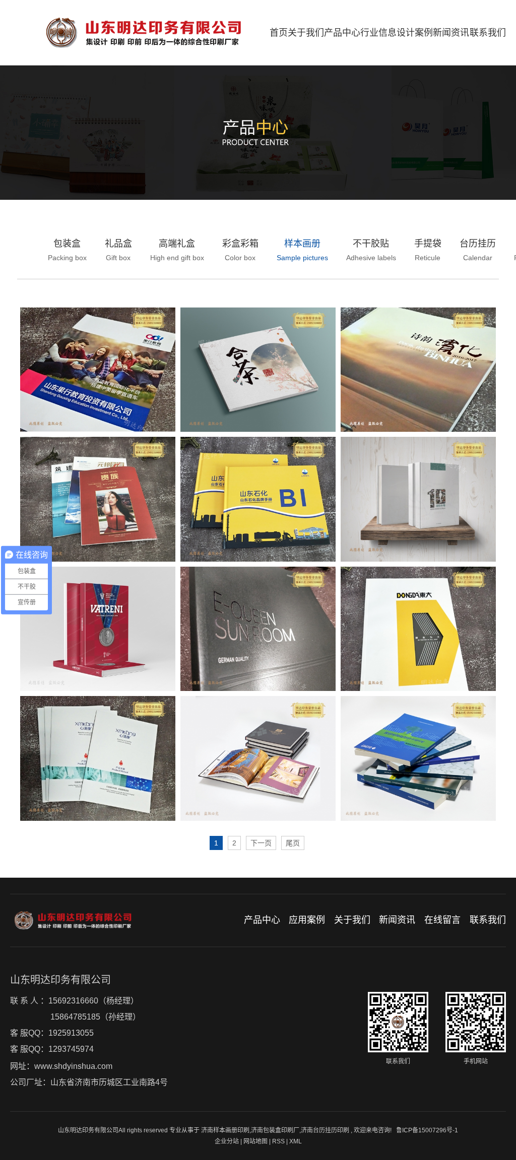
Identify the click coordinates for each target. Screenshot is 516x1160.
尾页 (293, 843)
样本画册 (302, 250)
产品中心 (342, 33)
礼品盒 (118, 250)
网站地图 (256, 1141)
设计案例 (415, 33)
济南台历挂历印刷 (325, 1130)
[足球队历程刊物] (97, 629)
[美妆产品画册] (97, 758)
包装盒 (67, 250)
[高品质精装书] (258, 758)
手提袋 (427, 250)
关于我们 (306, 33)
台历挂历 (478, 250)
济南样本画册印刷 (225, 1130)
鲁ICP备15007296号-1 (427, 1130)
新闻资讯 (451, 33)
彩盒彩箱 (240, 250)
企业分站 (227, 1141)
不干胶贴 (371, 250)
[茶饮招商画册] (258, 369)
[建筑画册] (258, 629)
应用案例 (307, 920)
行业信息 (378, 33)
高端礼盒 (177, 250)
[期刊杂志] (97, 499)
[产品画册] (418, 629)
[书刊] (418, 758)
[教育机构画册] (97, 369)
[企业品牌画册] (258, 499)
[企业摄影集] (418, 369)
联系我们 (488, 33)
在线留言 (442, 920)
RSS (278, 1141)
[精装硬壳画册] (418, 499)
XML (295, 1141)
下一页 (261, 843)
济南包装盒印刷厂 (275, 1130)
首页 (279, 33)
